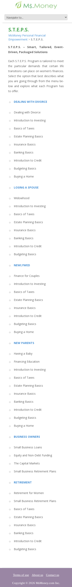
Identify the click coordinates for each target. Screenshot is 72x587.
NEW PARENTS (24, 343)
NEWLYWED (22, 265)
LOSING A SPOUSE (26, 187)
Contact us (52, 575)
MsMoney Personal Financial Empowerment (27, 37)
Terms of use (21, 575)
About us (37, 575)
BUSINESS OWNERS (27, 437)
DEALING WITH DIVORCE (30, 102)
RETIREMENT (23, 482)
